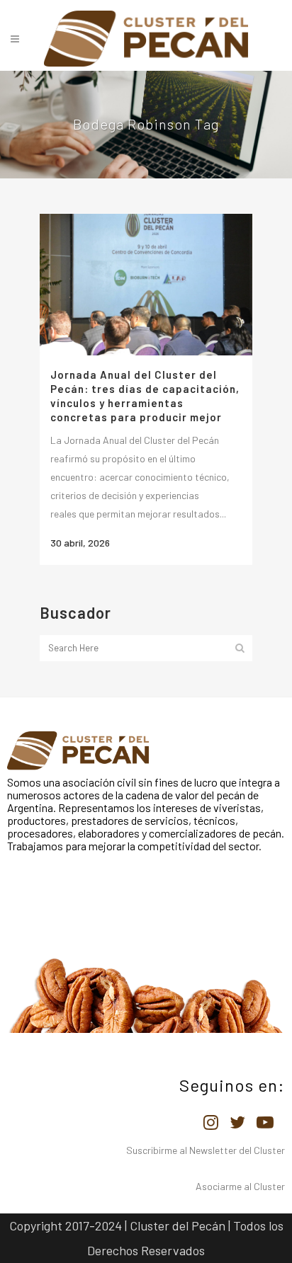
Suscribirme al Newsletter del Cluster (205, 1150)
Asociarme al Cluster (240, 1186)
